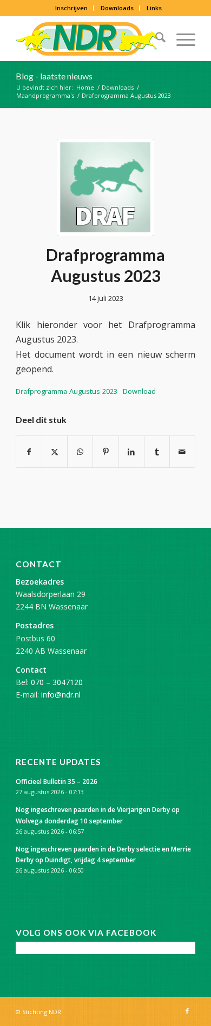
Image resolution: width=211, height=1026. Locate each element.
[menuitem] (72, 8)
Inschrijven (71, 8)
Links (154, 8)
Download (139, 391)
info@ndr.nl (61, 694)
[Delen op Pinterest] (105, 451)
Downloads (117, 8)
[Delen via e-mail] (182, 451)
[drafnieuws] (105, 187)
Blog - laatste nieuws (54, 76)
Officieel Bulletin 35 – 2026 (56, 781)
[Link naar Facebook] (187, 1011)
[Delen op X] (54, 451)
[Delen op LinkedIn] (131, 451)
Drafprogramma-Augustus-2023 (66, 391)
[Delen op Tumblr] (156, 451)
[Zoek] (155, 39)
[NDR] (87, 39)
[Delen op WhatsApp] (80, 451)
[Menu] (180, 39)
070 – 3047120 (57, 682)
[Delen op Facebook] (29, 451)
